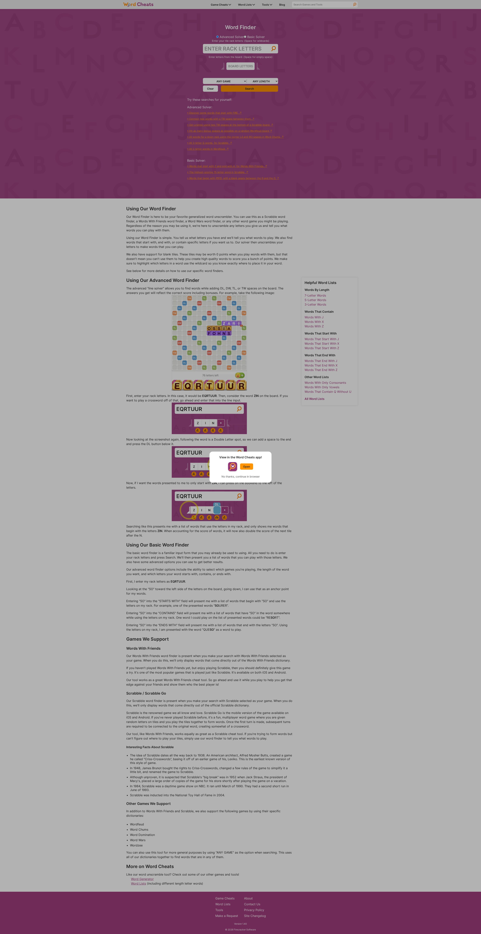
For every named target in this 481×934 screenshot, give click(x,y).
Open (246, 466)
